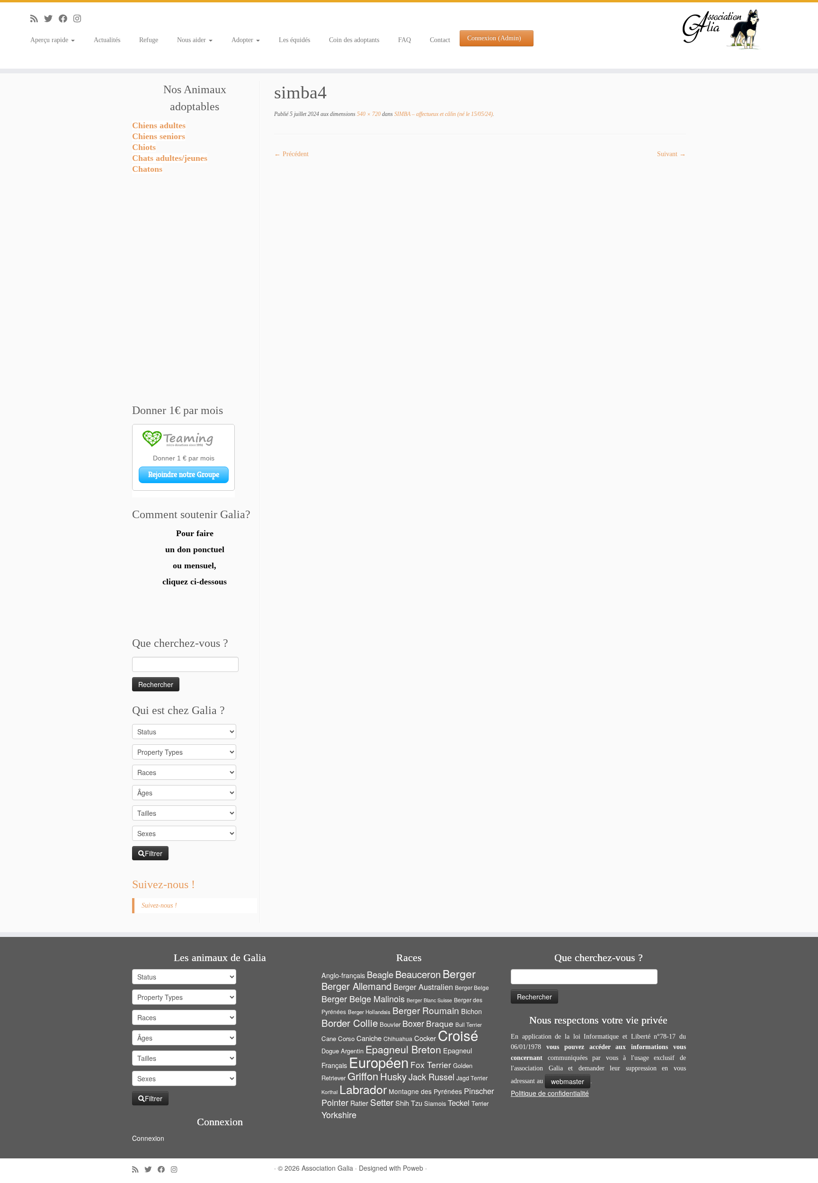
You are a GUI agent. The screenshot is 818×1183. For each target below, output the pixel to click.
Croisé (458, 1035)
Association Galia (327, 1168)
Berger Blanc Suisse (429, 1000)
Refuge (148, 40)
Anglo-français (343, 975)
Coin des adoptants (354, 40)
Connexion (148, 1138)
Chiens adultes (159, 125)
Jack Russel (431, 1076)
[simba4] (480, 329)
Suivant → (671, 154)
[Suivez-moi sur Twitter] (51, 19)
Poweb (413, 1168)
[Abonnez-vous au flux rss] (37, 19)
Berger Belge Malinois (363, 998)
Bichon (471, 1011)
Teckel (459, 1102)
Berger (459, 973)
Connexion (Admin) (494, 38)
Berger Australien (423, 986)
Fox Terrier (430, 1064)
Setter (381, 1101)
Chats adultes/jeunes (169, 158)
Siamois (435, 1103)
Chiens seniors (158, 136)
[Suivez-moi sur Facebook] (66, 19)
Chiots (144, 147)
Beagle (380, 974)
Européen (379, 1062)
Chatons (147, 169)
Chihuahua (397, 1038)
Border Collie (349, 1022)
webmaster (567, 1081)
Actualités (107, 40)
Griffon (362, 1075)
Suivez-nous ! (163, 884)
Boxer (413, 1023)
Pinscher (479, 1090)
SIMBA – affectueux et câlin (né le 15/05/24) (443, 114)
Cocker (425, 1038)
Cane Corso (338, 1038)
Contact (440, 40)
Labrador (363, 1088)
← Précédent (291, 154)
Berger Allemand (356, 986)
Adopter (243, 40)
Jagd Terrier (472, 1078)
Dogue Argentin (342, 1050)
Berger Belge (472, 987)
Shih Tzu (408, 1103)
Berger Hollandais (369, 1011)
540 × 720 (368, 114)
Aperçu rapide (50, 40)
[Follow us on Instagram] (80, 19)
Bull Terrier (468, 1024)
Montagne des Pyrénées (425, 1091)
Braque (439, 1023)
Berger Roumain (425, 1010)
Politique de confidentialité (550, 1093)
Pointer (334, 1102)
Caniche (369, 1038)
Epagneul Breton (403, 1049)
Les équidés (294, 40)
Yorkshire (338, 1114)
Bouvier (390, 1024)
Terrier (480, 1103)
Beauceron (418, 974)
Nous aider (192, 40)
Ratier (359, 1103)
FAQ (404, 40)
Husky (393, 1076)
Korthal (329, 1091)
